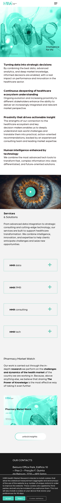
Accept (8, 498)
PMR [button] (15, 287)
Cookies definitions (36, 498)
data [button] (15, 265)
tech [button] (15, 331)
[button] (55, 3)
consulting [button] (19, 309)
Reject (20, 498)
